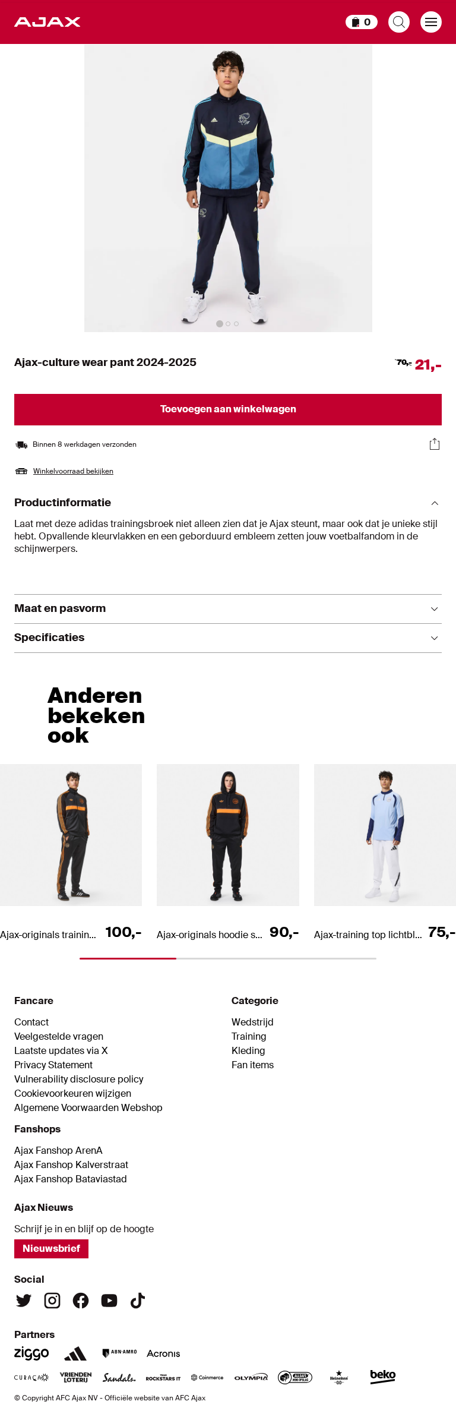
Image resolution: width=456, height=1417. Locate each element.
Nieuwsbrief (51, 1248)
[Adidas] (75, 1353)
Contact (31, 1022)
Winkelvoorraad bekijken (73, 471)
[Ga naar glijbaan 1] (219, 323)
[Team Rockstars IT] (163, 1377)
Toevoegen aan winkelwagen (228, 409)
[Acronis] (163, 1353)
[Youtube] (109, 1300)
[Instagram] (52, 1300)
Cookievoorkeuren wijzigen (72, 1094)
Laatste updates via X (61, 1051)
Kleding (248, 1051)
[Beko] (383, 1377)
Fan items (253, 1065)
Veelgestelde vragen (58, 1037)
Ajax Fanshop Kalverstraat (71, 1165)
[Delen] (435, 444)
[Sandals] (119, 1377)
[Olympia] (251, 1377)
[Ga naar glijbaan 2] (228, 323)
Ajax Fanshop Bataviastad (70, 1179)
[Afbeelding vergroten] (228, 188)
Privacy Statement (53, 1065)
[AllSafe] (295, 1377)
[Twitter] (23, 1300)
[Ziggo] (31, 1353)
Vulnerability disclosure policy (78, 1079)
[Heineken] (339, 1377)
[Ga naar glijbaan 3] (236, 323)
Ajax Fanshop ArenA (58, 1151)
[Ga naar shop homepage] (47, 22)
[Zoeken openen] (399, 22)
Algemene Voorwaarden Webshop (88, 1108)
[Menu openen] (431, 22)
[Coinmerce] (207, 1377)
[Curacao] (31, 1377)
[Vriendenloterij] (75, 1377)
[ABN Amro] (119, 1353)
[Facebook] (80, 1300)
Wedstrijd (253, 1022)
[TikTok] (137, 1300)
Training (249, 1037)
